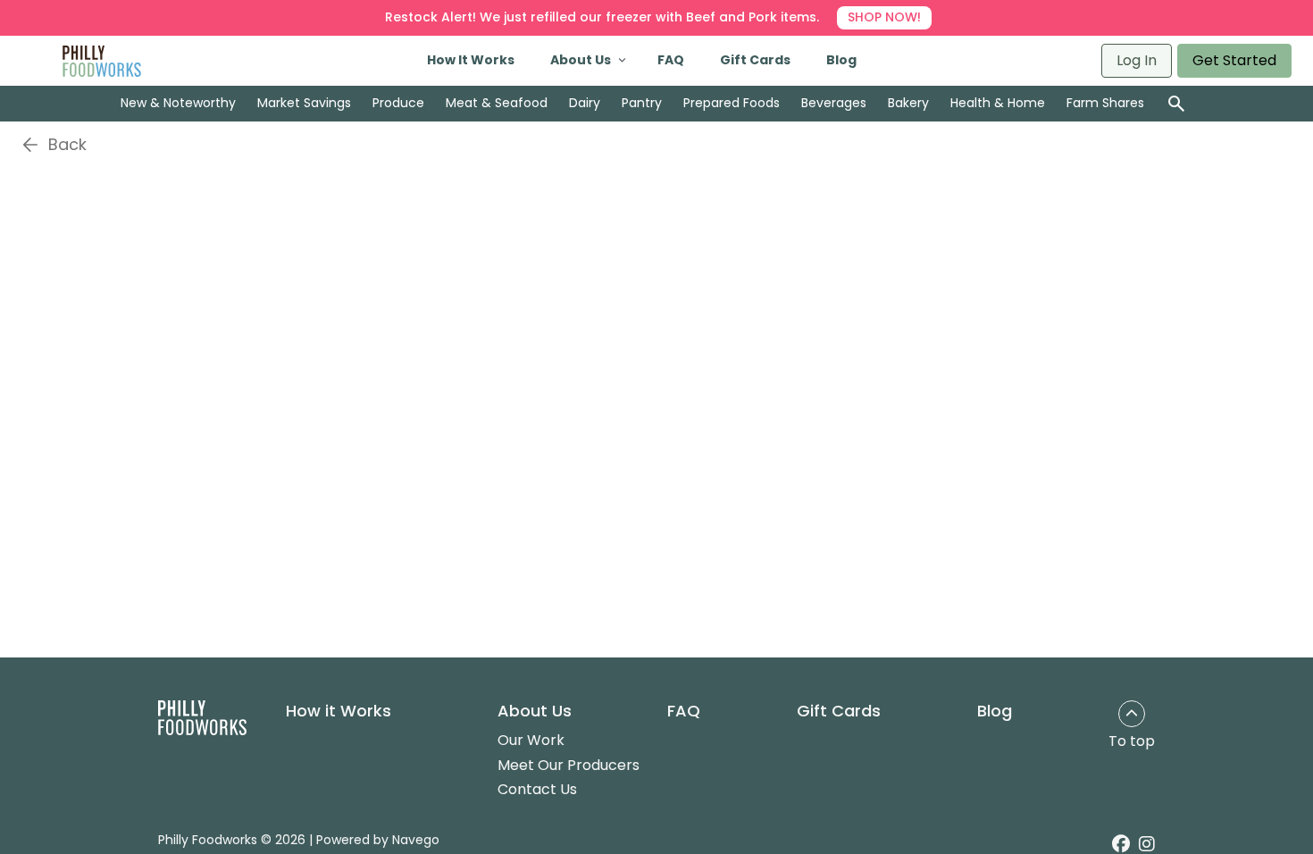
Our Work (531, 740)
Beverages (833, 103)
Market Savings (304, 103)
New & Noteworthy (178, 103)
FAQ (670, 60)
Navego (415, 840)
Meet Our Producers (569, 765)
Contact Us (537, 789)
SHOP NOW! (884, 17)
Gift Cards (755, 60)
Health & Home (997, 103)
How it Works (338, 711)
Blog (841, 60)
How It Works (470, 60)
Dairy (584, 103)
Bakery (908, 103)
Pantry (642, 103)
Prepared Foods (731, 103)
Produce (398, 103)
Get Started (1234, 60)
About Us (580, 60)
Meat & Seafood (497, 103)
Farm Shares (1105, 103)
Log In (1136, 60)
